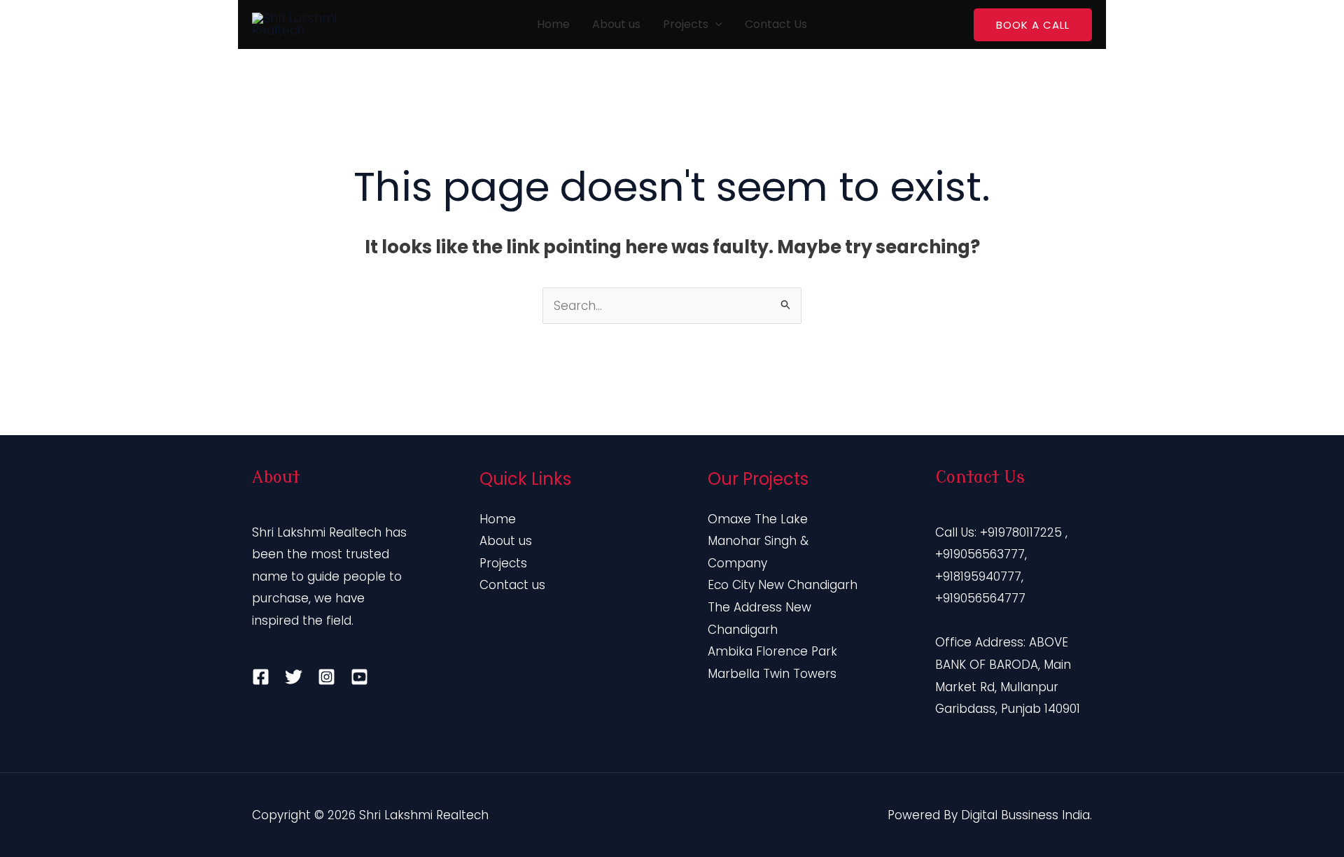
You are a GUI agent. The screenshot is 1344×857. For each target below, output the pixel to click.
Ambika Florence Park (772, 651)
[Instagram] (326, 677)
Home (553, 24)
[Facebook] (261, 677)
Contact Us (776, 24)
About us (616, 24)
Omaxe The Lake (758, 519)
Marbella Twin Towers (772, 673)
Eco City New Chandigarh (783, 584)
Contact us (512, 584)
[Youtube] (359, 677)
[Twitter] (293, 677)
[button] (715, 24)
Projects (685, 24)
